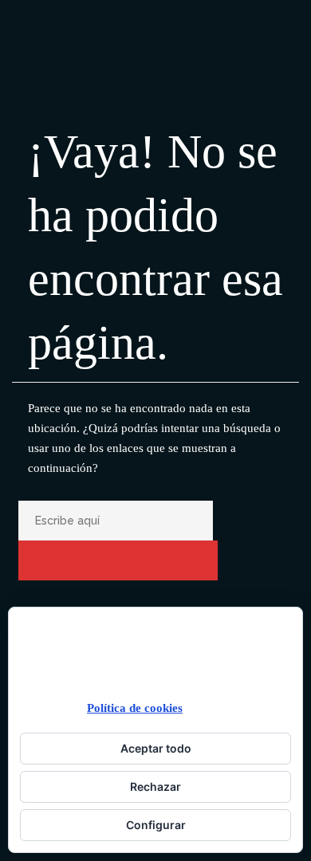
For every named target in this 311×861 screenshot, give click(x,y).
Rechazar (155, 786)
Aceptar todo (155, 748)
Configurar (156, 825)
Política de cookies (135, 708)
